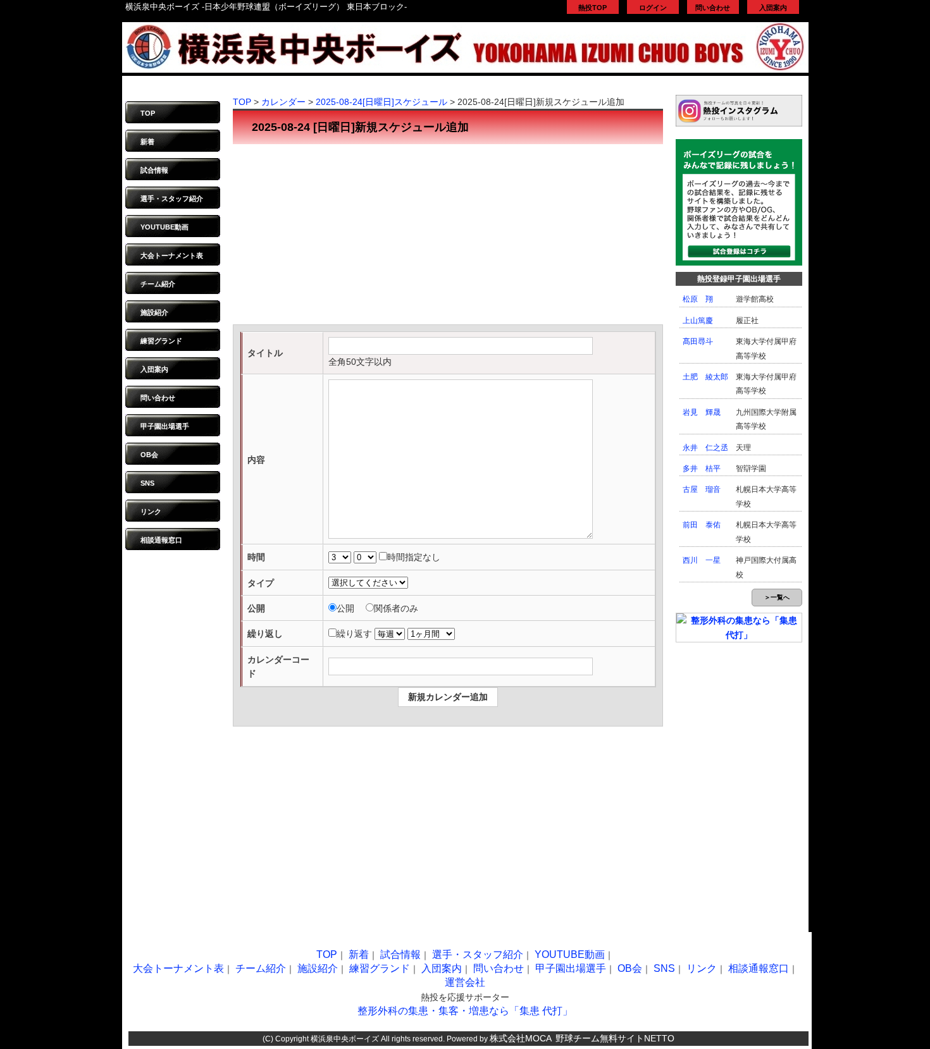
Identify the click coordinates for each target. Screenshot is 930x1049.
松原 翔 (698, 299)
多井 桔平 (702, 468)
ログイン (653, 7)
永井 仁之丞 (705, 447)
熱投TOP (592, 7)
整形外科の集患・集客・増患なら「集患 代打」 (465, 1010)
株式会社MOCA (521, 1038)
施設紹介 (154, 312)
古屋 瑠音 (702, 489)
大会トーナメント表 (171, 255)
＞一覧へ (777, 597)
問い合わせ (712, 7)
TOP (147, 113)
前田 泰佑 (702, 524)
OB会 (149, 454)
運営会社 (465, 982)
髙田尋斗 (698, 341)
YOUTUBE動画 (164, 227)
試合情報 (154, 170)
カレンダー (283, 102)
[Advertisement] (448, 235)
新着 (147, 141)
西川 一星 (702, 560)
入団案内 (773, 7)
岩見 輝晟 (702, 412)
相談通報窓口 (161, 540)
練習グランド (161, 341)
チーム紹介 (157, 284)
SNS (147, 483)
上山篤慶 (698, 320)
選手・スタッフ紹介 (171, 198)
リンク (150, 511)
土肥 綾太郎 (705, 376)
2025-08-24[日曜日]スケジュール (381, 102)
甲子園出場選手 (164, 426)
